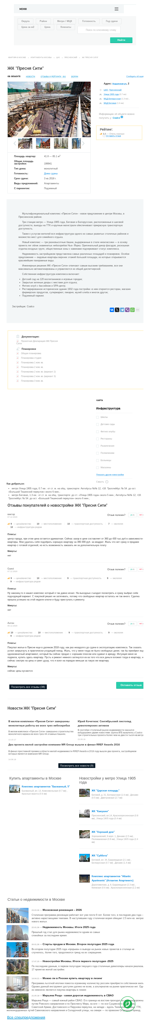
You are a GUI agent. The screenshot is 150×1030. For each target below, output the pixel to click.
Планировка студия (31, 358)
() (132, 515)
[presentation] (99, 400)
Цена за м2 (27, 27)
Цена (47, 27)
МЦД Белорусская (112, 99)
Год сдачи (112, 21)
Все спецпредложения (26, 1017)
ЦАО (106, 90)
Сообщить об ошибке (136, 76)
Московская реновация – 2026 (62, 909)
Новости (30, 76)
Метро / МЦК (64, 21)
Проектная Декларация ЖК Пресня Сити (37, 342)
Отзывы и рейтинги (53, 76)
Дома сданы (51, 173)
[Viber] (127, 310)
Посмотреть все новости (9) (76, 765)
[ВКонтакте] (112, 310)
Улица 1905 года (111, 94)
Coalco (116, 118)
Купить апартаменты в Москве (35, 778)
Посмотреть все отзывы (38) (28, 686)
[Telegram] (122, 310)
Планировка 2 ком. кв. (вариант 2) (38, 371)
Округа (25, 21)
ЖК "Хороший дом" (103, 832)
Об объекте (14, 76)
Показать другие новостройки (110, 475)
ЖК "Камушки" (100, 811)
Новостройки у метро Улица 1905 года (107, 780)
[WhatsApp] (132, 310)
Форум (74, 76)
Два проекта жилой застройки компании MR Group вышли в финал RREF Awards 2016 (64, 744)
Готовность (89, 21)
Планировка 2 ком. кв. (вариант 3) (38, 376)
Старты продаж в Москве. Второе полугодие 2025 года (78, 944)
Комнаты (66, 27)
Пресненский (115, 90)
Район (43, 21)
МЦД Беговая (110, 103)
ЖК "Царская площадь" (105, 790)
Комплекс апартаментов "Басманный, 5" (46, 786)
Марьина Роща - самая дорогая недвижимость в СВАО (78, 995)
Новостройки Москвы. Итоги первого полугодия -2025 (78, 961)
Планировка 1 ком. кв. (32, 362)
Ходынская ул (119, 84)
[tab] (99, 400)
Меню (23, 9)
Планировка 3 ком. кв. (32, 381)
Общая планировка (31, 353)
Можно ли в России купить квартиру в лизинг (72, 978)
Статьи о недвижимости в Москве (36, 899)
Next (83, 143)
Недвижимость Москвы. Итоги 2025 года (69, 927)
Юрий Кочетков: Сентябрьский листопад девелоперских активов (104, 723)
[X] (117, 310)
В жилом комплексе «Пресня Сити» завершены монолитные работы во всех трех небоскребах (39, 723)
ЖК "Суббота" (100, 855)
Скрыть (100, 481)
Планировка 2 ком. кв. (32, 367)
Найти (121, 39)
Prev (15, 143)
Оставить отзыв (131, 685)
